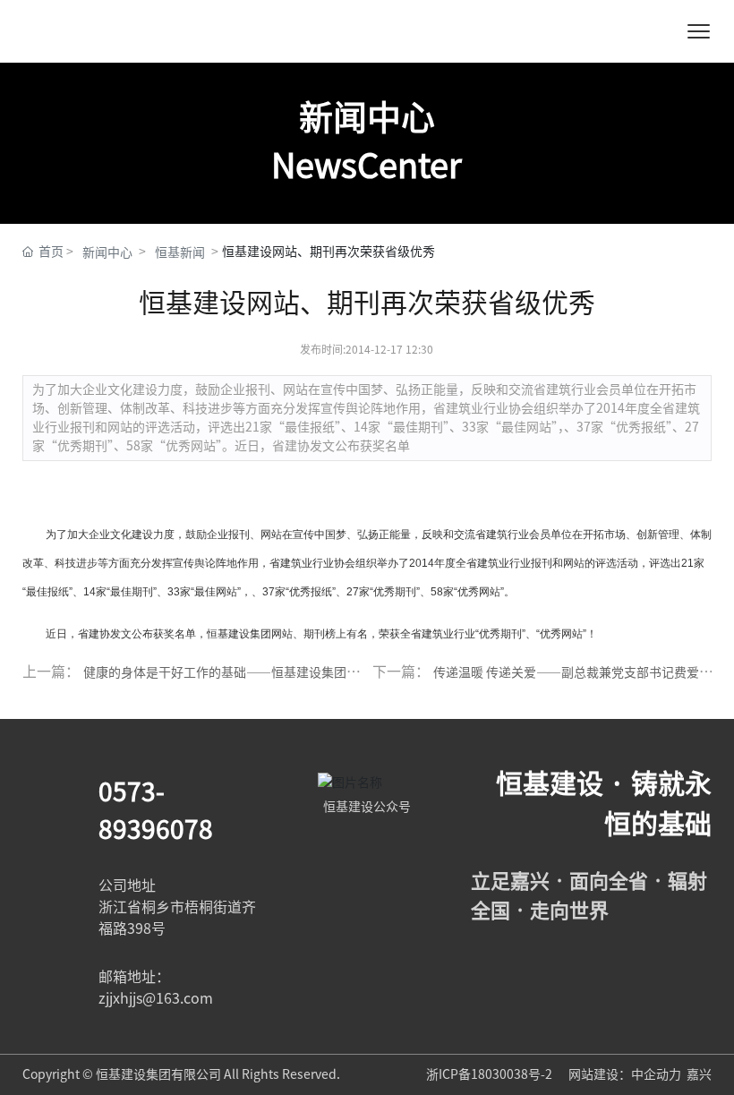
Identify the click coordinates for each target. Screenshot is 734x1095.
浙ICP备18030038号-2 (490, 1074)
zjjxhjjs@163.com (155, 998)
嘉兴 (699, 1074)
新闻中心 (107, 252)
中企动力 (656, 1074)
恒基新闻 (180, 252)
